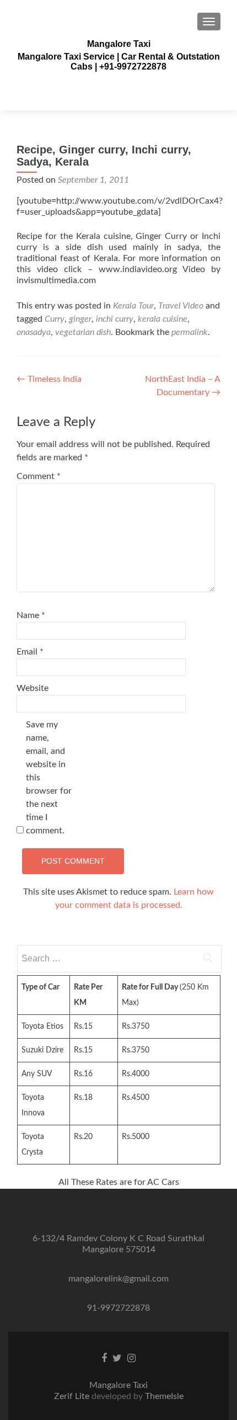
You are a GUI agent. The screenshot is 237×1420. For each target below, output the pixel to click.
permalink (189, 332)
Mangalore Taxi (118, 44)
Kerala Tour (133, 305)
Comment (39, 476)
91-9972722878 (118, 1308)
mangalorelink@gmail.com (118, 1278)
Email (30, 651)
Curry (54, 319)
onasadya (34, 332)
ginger (80, 319)
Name (31, 615)
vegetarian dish (83, 332)
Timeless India (49, 379)
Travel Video (180, 305)
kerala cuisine (162, 319)
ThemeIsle (164, 1396)
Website (33, 688)
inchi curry (114, 319)
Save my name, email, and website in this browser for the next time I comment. (49, 777)
